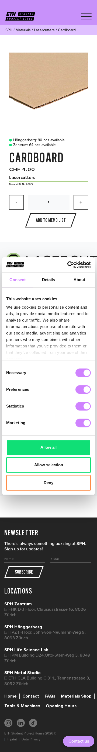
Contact (30, 696)
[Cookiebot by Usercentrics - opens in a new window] (68, 264)
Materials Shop (76, 696)
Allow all (48, 447)
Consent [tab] (17, 279)
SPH (8, 30)
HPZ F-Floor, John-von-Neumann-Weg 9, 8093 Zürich (45, 635)
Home (10, 696)
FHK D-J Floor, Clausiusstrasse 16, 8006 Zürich (45, 612)
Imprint (12, 739)
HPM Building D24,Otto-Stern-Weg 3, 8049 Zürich (47, 658)
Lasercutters (44, 30)
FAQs (50, 696)
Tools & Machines (22, 706)
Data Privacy (31, 739)
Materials (23, 30)
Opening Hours (61, 706)
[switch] (83, 389)
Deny (48, 482)
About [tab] (79, 279)
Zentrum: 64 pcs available (34, 145)
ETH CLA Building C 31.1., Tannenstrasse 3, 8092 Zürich (47, 681)
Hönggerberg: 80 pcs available (39, 140)
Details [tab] (48, 279)
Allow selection (48, 465)
